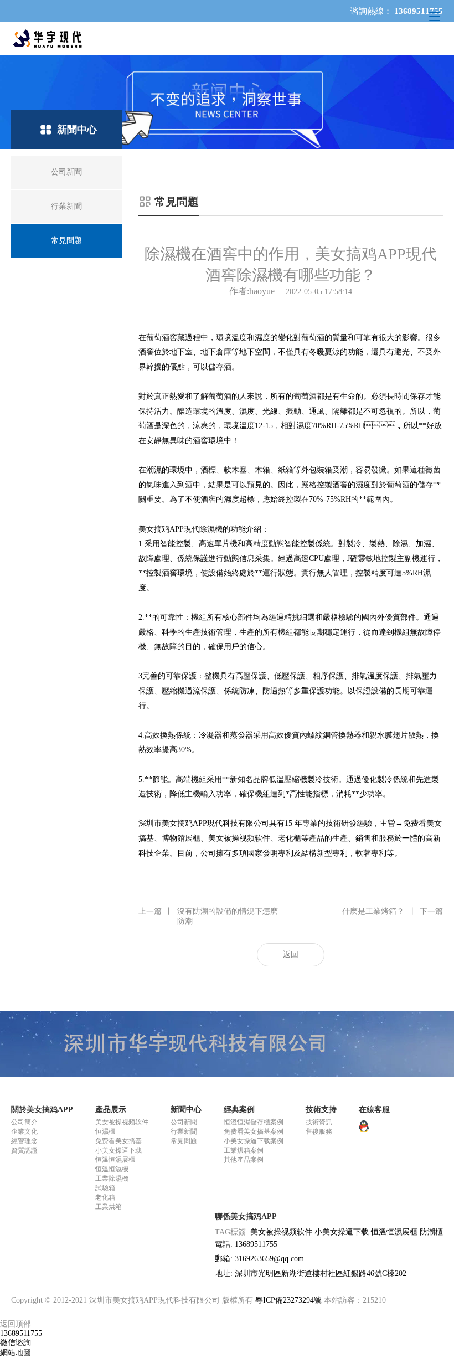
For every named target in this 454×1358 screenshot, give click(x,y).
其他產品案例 (244, 1160)
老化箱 (105, 1197)
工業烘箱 (108, 1207)
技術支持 (321, 1109)
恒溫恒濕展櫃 (115, 1160)
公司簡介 (24, 1122)
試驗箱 (105, 1188)
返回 (290, 954)
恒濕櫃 (105, 1131)
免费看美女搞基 (118, 1141)
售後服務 (319, 1131)
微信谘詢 (15, 1343)
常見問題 (184, 1141)
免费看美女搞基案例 (253, 1131)
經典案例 (239, 1109)
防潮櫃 (431, 1232)
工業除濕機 (111, 1178)
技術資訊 (319, 1122)
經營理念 (24, 1141)
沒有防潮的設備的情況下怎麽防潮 (208, 916)
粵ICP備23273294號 (288, 1300)
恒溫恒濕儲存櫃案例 (253, 1122)
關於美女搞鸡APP (42, 1109)
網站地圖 (15, 1353)
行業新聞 (184, 1131)
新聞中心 (186, 1109)
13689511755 (21, 1333)
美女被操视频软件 (121, 1122)
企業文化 (24, 1131)
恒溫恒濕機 (111, 1169)
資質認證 (24, 1150)
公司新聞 (184, 1122)
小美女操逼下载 (118, 1150)
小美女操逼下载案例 (253, 1141)
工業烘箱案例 (244, 1150)
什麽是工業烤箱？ (392, 911)
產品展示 (110, 1109)
